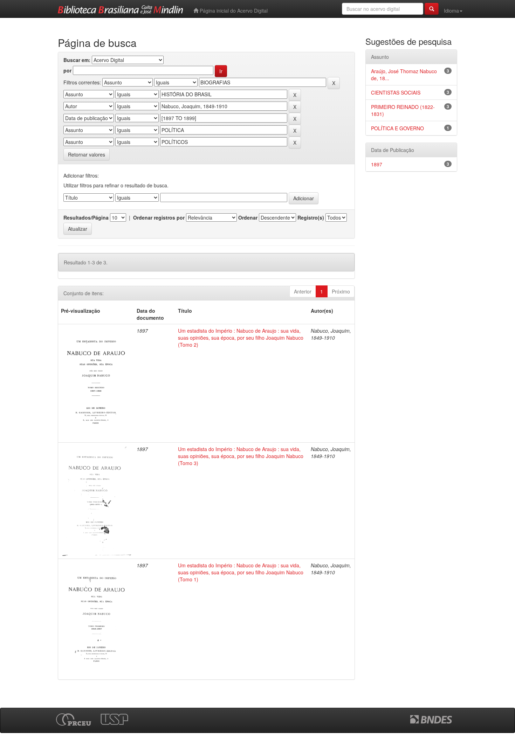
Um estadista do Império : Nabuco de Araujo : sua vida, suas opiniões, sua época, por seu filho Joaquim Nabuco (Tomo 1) (240, 572)
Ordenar (248, 217)
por (67, 70)
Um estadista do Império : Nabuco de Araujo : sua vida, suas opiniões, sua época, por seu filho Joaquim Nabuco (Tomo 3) (240, 455)
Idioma (451, 10)
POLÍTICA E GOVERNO (397, 128)
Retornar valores (86, 154)
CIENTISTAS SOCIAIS (395, 92)
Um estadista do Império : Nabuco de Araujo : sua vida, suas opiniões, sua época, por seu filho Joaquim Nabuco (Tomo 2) (240, 337)
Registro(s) (310, 217)
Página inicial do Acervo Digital (233, 10)
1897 (376, 164)
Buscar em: (76, 59)
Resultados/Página (86, 217)
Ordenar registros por (159, 217)
